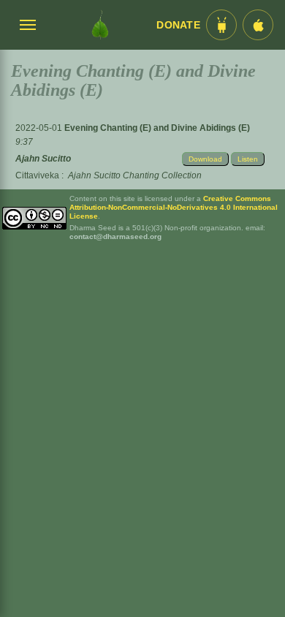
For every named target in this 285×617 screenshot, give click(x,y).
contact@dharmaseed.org (115, 236)
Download (205, 159)
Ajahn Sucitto (43, 159)
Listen (248, 159)
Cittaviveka (37, 175)
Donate (178, 25)
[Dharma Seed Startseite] (100, 25)
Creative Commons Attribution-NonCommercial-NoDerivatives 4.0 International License (173, 207)
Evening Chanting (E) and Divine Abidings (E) (157, 128)
